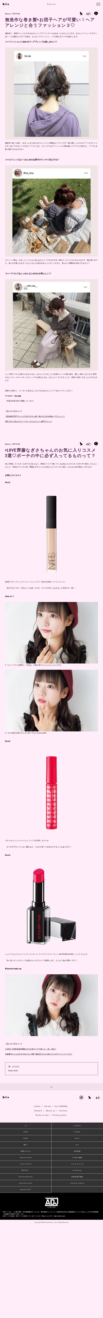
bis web (18, 396)
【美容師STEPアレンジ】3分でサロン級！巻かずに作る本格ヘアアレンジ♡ (35, 416)
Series (47, 1106)
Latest (37, 1106)
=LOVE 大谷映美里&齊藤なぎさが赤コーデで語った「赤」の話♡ (30, 1049)
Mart (77, 1138)
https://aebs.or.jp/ (59, 1216)
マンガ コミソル (77, 1164)
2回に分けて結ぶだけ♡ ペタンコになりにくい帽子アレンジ (28, 421)
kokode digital (77, 1183)
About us (50, 1111)
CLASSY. (77, 1126)
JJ (26, 1126)
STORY (77, 1132)
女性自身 (77, 1151)
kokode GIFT (26, 1189)
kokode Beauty (26, 1177)
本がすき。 (25, 1170)
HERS (25, 1138)
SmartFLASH (26, 1158)
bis (77, 1145)
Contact (63, 1111)
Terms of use (42, 1115)
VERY (25, 1132)
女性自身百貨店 (77, 1177)
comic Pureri (26, 1164)
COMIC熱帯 (77, 1158)
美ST (26, 1145)
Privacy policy (59, 1115)
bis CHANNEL (61, 1106)
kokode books (25, 1183)
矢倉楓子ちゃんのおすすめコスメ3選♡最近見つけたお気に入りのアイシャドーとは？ (38, 1054)
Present (38, 1111)
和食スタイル (26, 1151)
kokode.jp (77, 1170)
